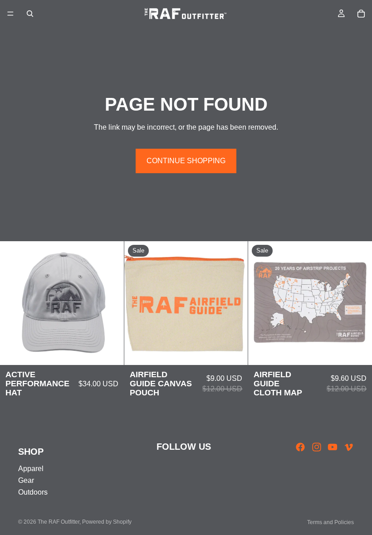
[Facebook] (300, 447)
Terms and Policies (330, 522)
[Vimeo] (348, 447)
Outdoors (33, 492)
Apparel (31, 468)
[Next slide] (110, 303)
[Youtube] (332, 447)
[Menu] (10, 13)
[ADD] (110, 351)
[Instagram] (316, 447)
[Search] (30, 14)
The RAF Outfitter (58, 522)
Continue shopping (186, 161)
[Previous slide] (13, 303)
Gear (26, 480)
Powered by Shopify (107, 522)
